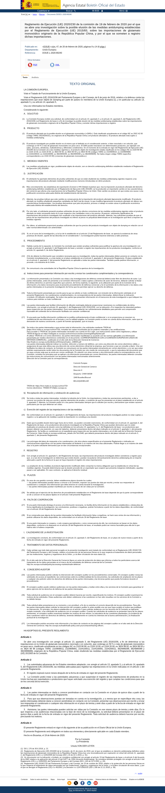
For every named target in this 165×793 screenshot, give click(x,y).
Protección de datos (86, 779)
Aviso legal (61, 779)
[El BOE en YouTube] (96, 785)
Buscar (42, 14)
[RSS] (69, 785)
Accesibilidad (72, 779)
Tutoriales (123, 779)
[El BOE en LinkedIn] (89, 785)
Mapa (53, 779)
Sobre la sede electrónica (39, 779)
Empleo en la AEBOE (136, 779)
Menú (122, 11)
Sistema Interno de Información (106, 779)
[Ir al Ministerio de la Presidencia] (41, 4)
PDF (35, 65)
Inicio (35, 14)
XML (57, 65)
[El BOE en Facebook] (82, 785)
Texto (25, 77)
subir (140, 773)
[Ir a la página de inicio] (93, 5)
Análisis (35, 77)
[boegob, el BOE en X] (76, 785)
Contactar (24, 779)
